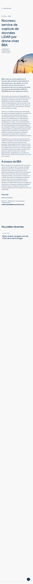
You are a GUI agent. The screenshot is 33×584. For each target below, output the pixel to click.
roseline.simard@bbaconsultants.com (13, 204)
